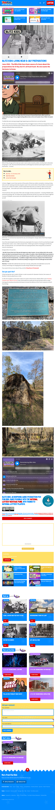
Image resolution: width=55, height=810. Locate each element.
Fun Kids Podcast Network (33, 795)
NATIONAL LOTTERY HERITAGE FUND (20, 500)
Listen (50, 3)
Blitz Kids (16, 514)
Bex (25, 791)
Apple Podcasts (9, 782)
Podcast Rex (43, 795)
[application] (28, 99)
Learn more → (8, 675)
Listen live (7, 560)
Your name (4, 717)
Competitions (27, 786)
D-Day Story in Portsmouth (32, 268)
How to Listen (14, 791)
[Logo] (5, 88)
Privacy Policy (23, 795)
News (11, 786)
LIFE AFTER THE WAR (11, 178)
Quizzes (41, 786)
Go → (5, 621)
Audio (17, 786)
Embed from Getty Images (7, 129)
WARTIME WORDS (10, 176)
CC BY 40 (10, 515)
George (19, 791)
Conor (28, 791)
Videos (21, 786)
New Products (46, 786)
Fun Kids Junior (34, 791)
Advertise (13, 795)
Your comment (5, 707)
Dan (23, 791)
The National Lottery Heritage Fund (45, 514)
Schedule (7, 791)
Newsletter (21, 782)
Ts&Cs (18, 795)
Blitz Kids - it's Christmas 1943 (13, 174)
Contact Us (8, 795)
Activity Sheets (34, 786)
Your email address (6, 723)
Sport (14, 786)
